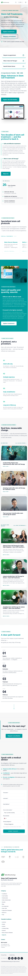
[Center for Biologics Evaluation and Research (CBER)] (23, 857)
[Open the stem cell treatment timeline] (14, 112)
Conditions (4, 893)
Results (3, 902)
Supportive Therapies (7, 910)
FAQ (3, 914)
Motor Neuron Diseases (7, 932)
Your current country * (7, 810)
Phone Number (6, 815)
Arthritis (4, 922)
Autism (3, 926)
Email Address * (6, 804)
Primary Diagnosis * (7, 821)
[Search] (16, 2)
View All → (4, 935)
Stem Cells (4, 908)
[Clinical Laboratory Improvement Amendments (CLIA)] (10, 857)
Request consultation (9, 36)
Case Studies (5, 895)
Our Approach (5, 906)
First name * (5, 792)
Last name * (5, 798)
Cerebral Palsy (5, 928)
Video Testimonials (6, 900)
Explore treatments (9, 31)
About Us (5, 174)
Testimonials (5, 898)
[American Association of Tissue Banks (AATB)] (3, 861)
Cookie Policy (12, 955)
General (4, 930)
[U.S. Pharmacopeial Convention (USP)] (3, 857)
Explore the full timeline (10, 99)
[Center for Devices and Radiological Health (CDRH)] (17, 857)
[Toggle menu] (25, 2)
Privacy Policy (3, 955)
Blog (3, 904)
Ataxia (3, 924)
